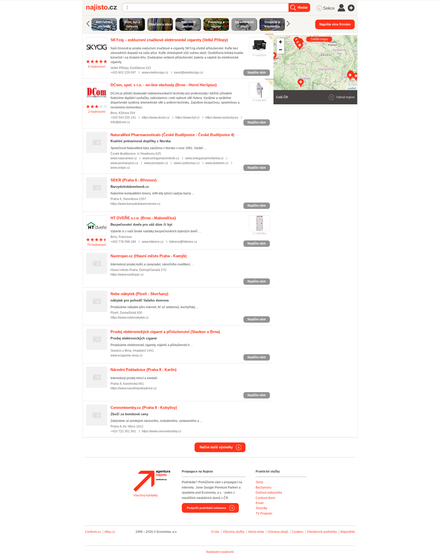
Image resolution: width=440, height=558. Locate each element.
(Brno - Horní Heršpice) (164, 85)
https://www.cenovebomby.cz (161, 431)
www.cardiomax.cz (187, 163)
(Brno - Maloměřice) (143, 218)
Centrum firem (265, 498)
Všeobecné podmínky (322, 532)
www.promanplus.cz (124, 163)
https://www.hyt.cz (187, 117)
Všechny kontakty (145, 495)
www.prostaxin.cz (156, 163)
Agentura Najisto (151, 481)
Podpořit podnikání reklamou (206, 507)
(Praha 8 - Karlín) (143, 369)
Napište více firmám (335, 24)
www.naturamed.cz (124, 158)
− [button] (280, 50)
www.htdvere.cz (152, 242)
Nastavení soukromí (220, 552)
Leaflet (352, 88)
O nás (215, 532)
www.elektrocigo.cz (155, 72)
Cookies (297, 532)
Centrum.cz (93, 532)
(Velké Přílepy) (169, 40)
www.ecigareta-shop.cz (127, 355)
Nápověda (347, 532)
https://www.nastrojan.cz (127, 274)
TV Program (264, 513)
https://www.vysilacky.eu (221, 117)
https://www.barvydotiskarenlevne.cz (135, 204)
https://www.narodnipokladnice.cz (134, 388)
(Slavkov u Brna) (165, 332)
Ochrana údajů (278, 532)
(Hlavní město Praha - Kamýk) (149, 256)
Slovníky (261, 508)
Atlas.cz (109, 532)
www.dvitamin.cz (216, 163)
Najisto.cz (104, 7)
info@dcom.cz (120, 122)
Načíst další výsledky (216, 447)
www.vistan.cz (120, 167)
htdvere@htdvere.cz (183, 242)
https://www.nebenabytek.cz (130, 317)
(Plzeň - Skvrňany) (139, 294)
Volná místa (256, 532)
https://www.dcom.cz (156, 117)
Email (260, 503)
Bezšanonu (263, 487)
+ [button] (280, 42)
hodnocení (96, 66)
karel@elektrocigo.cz (188, 72)
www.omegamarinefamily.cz (204, 158)
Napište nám (257, 72)
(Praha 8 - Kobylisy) (144, 407)
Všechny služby (234, 532)
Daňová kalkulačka (269, 492)
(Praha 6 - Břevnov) (134, 180)
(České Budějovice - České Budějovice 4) (172, 135)
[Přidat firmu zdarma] (353, 8)
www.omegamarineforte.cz (161, 158)
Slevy (259, 482)
